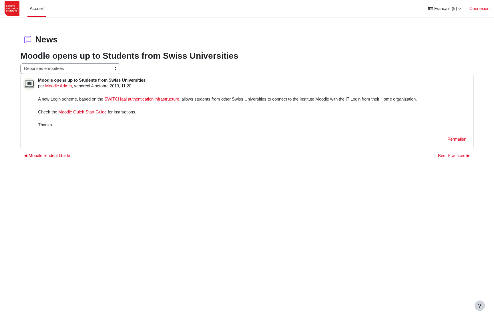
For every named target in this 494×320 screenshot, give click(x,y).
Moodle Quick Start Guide (82, 111)
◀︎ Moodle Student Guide (47, 155)
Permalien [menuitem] (456, 139)
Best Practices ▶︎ (454, 155)
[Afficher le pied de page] (480, 306)
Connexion (479, 8)
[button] (444, 8)
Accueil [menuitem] (36, 8)
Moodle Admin (58, 85)
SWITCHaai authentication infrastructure (141, 99)
